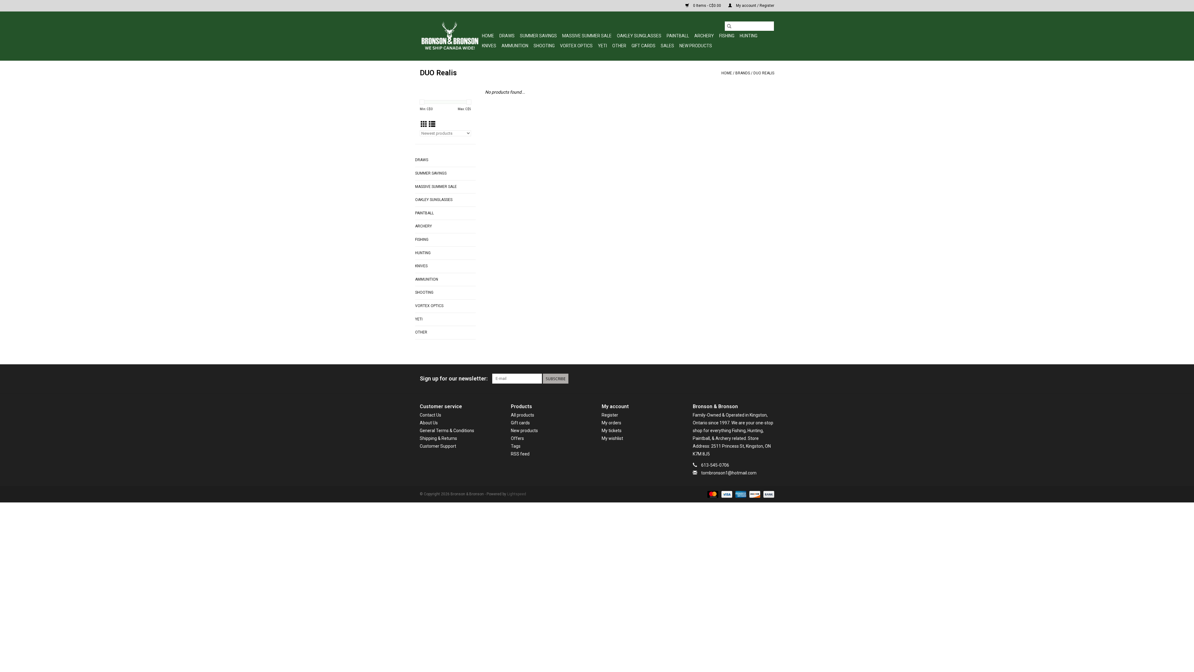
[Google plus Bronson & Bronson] (758, 379)
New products (524, 430)
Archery (704, 35)
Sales (667, 45)
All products (522, 415)
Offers (517, 438)
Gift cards (643, 45)
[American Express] (740, 494)
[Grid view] (424, 124)
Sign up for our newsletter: (454, 378)
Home (488, 35)
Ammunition (515, 45)
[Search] (729, 26)
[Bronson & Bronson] (450, 36)
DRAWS (507, 35)
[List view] (432, 124)
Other (619, 45)
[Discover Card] (754, 494)
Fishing (726, 35)
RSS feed (520, 453)
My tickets (612, 430)
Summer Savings (538, 35)
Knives (489, 45)
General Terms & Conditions (447, 430)
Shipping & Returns (438, 438)
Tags (516, 446)
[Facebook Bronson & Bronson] (747, 379)
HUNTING (748, 35)
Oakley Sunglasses (639, 35)
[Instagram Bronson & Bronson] (769, 379)
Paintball (678, 35)
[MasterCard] (712, 494)
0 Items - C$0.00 (707, 5)
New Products (695, 45)
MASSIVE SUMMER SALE (587, 35)
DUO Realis (763, 73)
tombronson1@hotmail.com (729, 472)
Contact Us (430, 415)
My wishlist (612, 438)
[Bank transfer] (767, 494)
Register (610, 415)
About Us (429, 422)
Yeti (602, 45)
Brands (742, 73)
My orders (611, 422)
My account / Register (754, 5)
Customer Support (438, 446)
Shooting (544, 45)
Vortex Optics (576, 45)
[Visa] (726, 494)
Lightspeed (516, 494)
